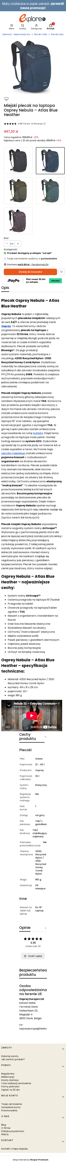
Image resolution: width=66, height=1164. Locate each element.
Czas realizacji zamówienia (16, 1083)
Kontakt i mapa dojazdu (14, 1148)
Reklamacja (7, 1077)
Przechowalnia (9, 1110)
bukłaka (38, 433)
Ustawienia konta (10, 1107)
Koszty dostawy (10, 1080)
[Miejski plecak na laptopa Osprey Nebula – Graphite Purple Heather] (18, 220)
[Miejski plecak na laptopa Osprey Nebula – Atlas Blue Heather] (50, 160)
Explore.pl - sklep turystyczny (16, 34)
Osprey (6, 326)
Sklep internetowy (30, 1159)
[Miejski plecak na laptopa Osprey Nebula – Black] (18, 160)
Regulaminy (7, 1073)
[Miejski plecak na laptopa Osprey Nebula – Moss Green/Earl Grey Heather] (18, 190)
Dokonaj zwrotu (9, 1056)
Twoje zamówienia (11, 1104)
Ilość (6, 238)
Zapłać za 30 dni (10, 1089)
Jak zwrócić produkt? (13, 1059)
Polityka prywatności (12, 1131)
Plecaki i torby (40, 34)
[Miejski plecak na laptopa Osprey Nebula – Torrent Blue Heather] (50, 190)
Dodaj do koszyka (30, 272)
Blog (3, 1124)
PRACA (4, 1134)
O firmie (5, 1128)
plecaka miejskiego (13, 453)
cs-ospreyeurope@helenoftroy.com (40, 1026)
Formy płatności (10, 1086)
